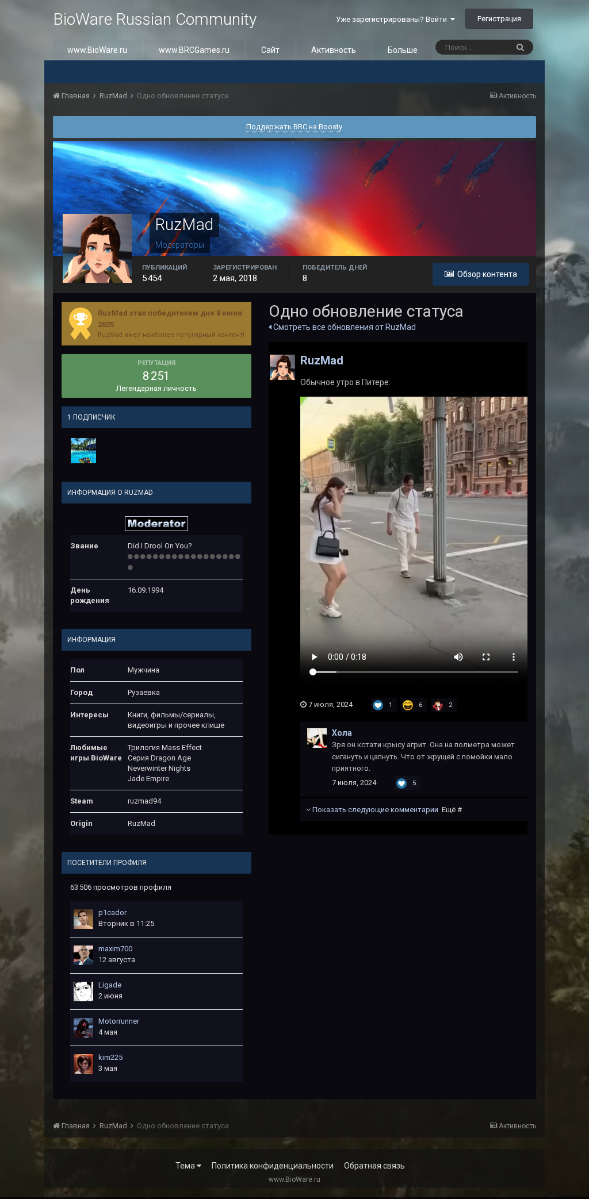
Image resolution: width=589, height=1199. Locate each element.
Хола (342, 732)
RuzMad (321, 360)
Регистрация (499, 18)
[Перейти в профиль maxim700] (83, 955)
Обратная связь (374, 1165)
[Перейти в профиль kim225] (83, 1064)
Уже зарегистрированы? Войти (393, 19)
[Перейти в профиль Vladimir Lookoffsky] (83, 450)
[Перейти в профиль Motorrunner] (83, 1027)
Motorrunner (118, 1021)
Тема (186, 1165)
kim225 (110, 1057)
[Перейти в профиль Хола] (317, 738)
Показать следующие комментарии (386, 809)
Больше (403, 50)
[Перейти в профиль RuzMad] (282, 367)
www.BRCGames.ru (194, 50)
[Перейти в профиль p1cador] (83, 919)
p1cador (112, 912)
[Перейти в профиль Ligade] (83, 991)
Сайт (270, 50)
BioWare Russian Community (155, 19)
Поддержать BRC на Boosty (294, 126)
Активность (333, 50)
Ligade (109, 985)
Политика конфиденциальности (273, 1165)
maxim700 (115, 948)
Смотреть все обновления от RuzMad (343, 327)
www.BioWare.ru (97, 50)
